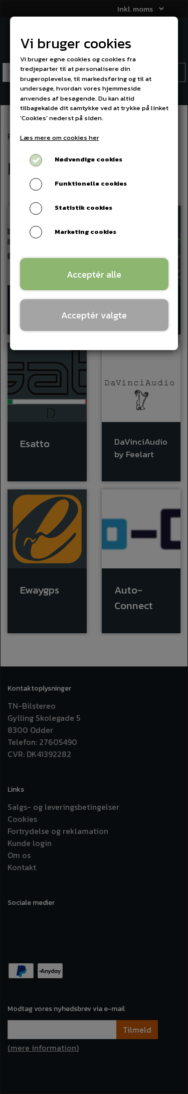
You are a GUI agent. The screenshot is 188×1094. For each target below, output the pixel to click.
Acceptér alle (94, 274)
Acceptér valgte (94, 315)
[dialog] (94, 547)
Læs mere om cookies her (59, 137)
